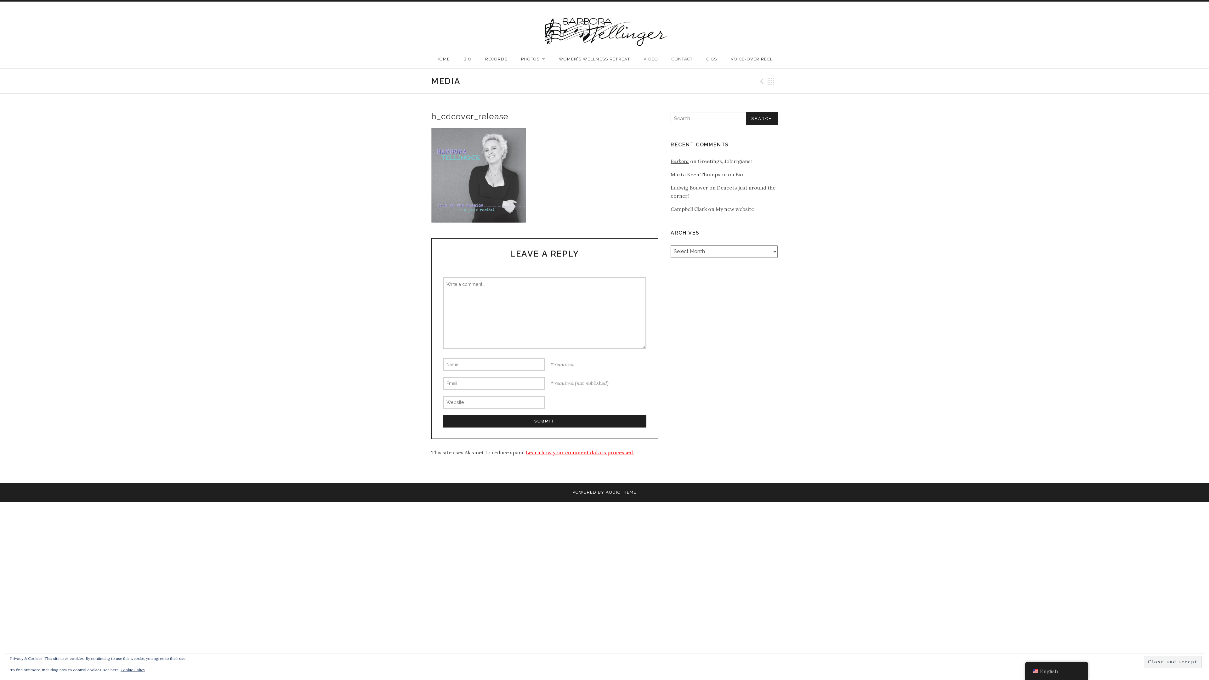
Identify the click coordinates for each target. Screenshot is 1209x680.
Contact (682, 59)
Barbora (680, 161)
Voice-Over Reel (752, 59)
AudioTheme (621, 492)
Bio (467, 59)
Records (496, 59)
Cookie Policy (133, 669)
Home (443, 59)
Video (651, 59)
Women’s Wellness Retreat (594, 59)
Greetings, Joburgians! (725, 161)
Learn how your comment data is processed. (580, 452)
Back (771, 81)
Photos (536, 59)
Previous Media (761, 81)
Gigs (712, 59)
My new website (735, 209)
